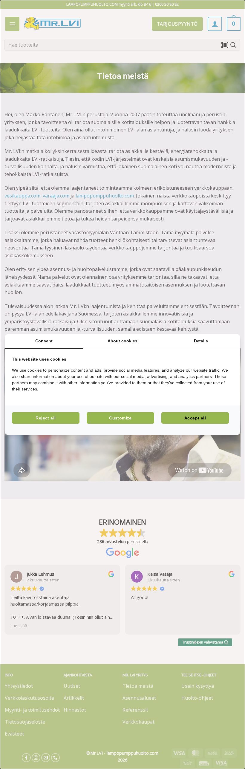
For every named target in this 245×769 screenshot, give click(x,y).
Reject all (46, 418)
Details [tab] (201, 340)
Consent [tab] (44, 340)
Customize (120, 418)
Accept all (195, 418)
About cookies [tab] (122, 340)
